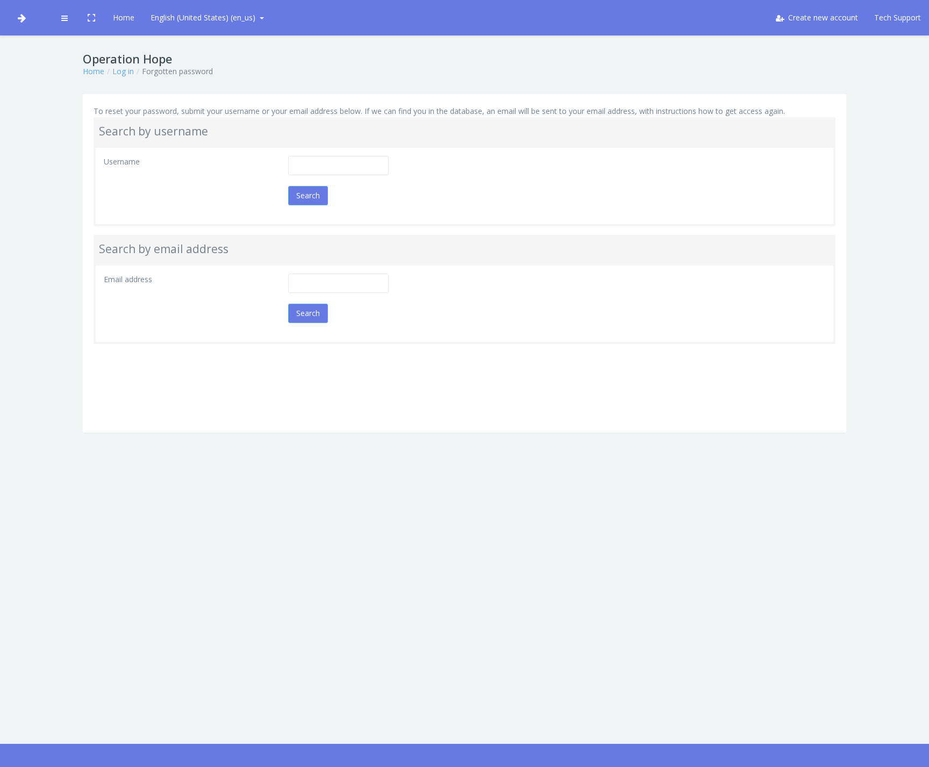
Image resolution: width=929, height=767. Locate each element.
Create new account (822, 17)
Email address (128, 279)
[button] (64, 17)
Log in (123, 71)
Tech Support (897, 17)
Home (123, 17)
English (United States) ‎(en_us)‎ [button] (204, 17)
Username (122, 161)
